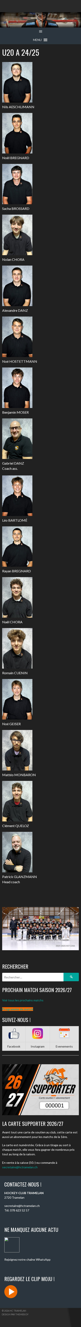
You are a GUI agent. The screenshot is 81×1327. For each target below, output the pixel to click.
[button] (37, 40)
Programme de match (17, 1009)
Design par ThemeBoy (15, 1314)
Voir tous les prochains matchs (22, 1000)
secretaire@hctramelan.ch (20, 1167)
